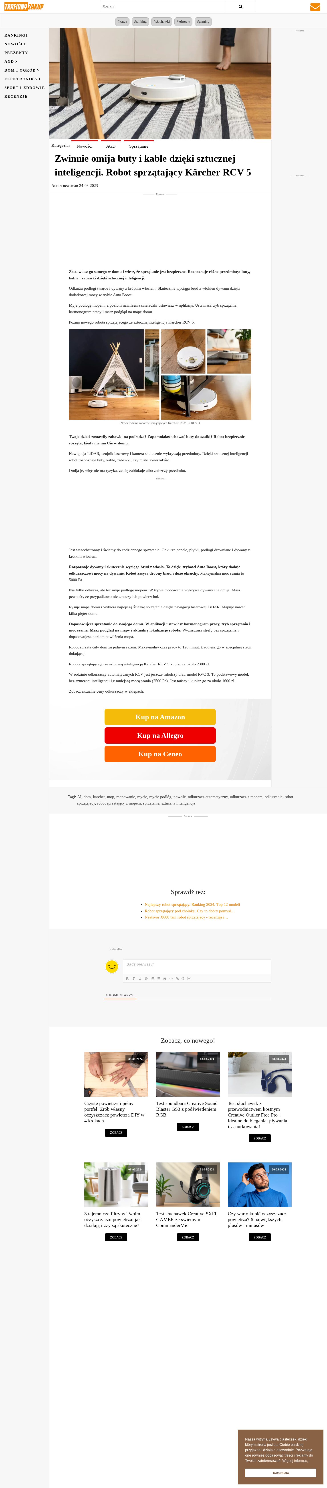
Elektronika (20, 79)
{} (183, 978)
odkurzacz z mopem (246, 797)
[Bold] (127, 978)
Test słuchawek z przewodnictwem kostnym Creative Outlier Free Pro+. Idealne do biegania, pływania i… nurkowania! (257, 1115)
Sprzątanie (138, 146)
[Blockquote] (165, 978)
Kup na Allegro (160, 735)
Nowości (15, 44)
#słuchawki (162, 21)
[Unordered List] (158, 978)
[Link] (177, 978)
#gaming (203, 21)
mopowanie (125, 797)
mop (110, 797)
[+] (189, 978)
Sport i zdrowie (24, 88)
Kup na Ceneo (160, 754)
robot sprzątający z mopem (119, 803)
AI (79, 797)
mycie (142, 797)
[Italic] (134, 978)
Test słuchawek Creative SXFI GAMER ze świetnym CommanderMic (186, 1219)
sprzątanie (151, 803)
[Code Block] (171, 978)
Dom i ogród (20, 70)
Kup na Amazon (160, 717)
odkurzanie (274, 797)
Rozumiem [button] (281, 1473)
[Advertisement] (160, 227)
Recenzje (16, 96)
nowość (180, 797)
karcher (99, 797)
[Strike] (146, 978)
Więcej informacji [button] (295, 1461)
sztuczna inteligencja (178, 803)
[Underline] (140, 978)
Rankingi (16, 35)
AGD (9, 62)
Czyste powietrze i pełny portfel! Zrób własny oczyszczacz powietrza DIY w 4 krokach (114, 1112)
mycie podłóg (160, 797)
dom (87, 797)
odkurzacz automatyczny (208, 797)
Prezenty (16, 53)
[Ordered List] (152, 978)
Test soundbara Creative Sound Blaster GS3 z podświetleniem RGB (187, 1109)
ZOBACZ (116, 1132)
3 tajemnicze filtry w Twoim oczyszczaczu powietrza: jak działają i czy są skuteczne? (112, 1219)
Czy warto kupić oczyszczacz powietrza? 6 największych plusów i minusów (257, 1219)
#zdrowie (183, 21)
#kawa (122, 21)
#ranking (140, 21)
